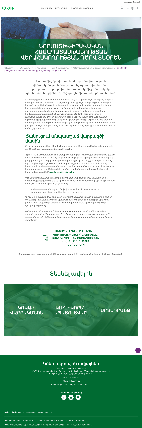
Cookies (39, 420)
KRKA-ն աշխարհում (71, 381)
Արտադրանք (61, 8)
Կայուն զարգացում (60, 68)
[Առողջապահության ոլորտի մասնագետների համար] (127, 8)
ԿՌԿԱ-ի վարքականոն (26, 310)
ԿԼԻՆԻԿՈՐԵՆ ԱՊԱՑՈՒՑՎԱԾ (71, 310)
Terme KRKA (31, 412)
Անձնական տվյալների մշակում (58, 420)
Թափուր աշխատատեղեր (81, 8)
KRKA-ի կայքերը (45, 412)
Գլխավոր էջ (9, 68)
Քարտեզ (80, 420)
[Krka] (8, 8)
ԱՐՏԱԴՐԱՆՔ (115, 310)
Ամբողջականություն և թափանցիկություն (93, 68)
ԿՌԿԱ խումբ (40, 68)
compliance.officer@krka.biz (61, 172)
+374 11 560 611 (73, 377)
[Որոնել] (122, 8)
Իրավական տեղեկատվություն (18, 420)
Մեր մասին (46, 8)
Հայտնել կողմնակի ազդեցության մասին (70, 384)
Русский (136, 2)
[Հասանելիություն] (137, 8)
